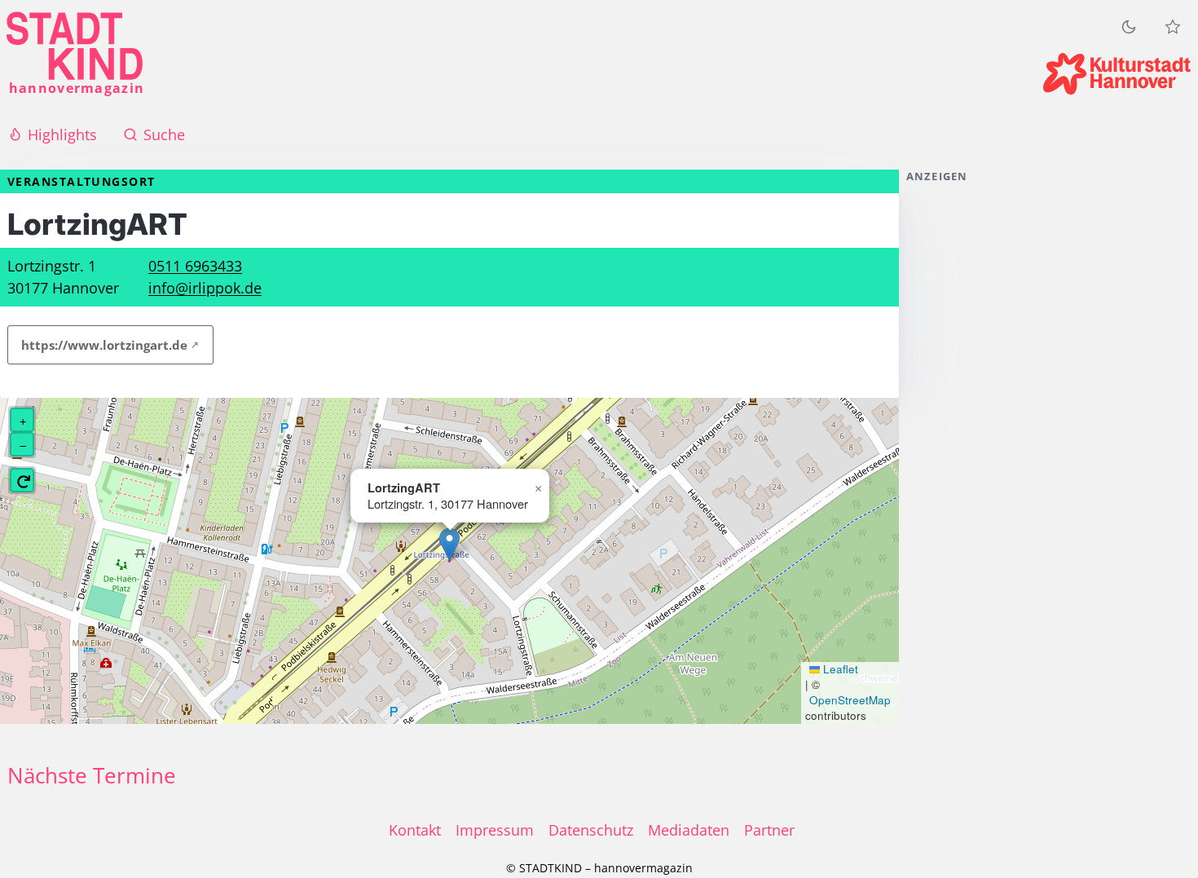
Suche (164, 134)
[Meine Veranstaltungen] (1173, 27)
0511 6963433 (195, 266)
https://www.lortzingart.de (104, 345)
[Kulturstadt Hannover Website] (1117, 74)
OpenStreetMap (850, 700)
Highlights (62, 134)
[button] (449, 544)
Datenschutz (590, 830)
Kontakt (415, 830)
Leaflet (839, 669)
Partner (769, 830)
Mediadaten (688, 830)
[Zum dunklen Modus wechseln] (1129, 26)
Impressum (495, 830)
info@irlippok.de (205, 288)
